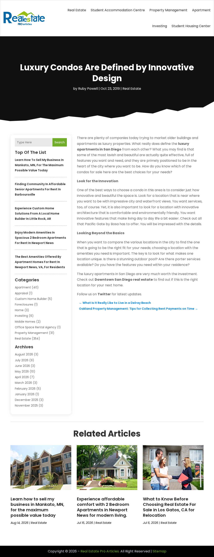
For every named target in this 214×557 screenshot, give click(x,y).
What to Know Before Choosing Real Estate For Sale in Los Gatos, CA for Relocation (169, 507)
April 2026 (22, 377)
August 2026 (24, 354)
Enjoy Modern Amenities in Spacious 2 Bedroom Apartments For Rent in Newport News (40, 237)
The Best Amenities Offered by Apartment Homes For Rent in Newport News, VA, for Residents (40, 262)
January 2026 (24, 394)
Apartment (201, 10)
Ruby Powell (88, 88)
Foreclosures (24, 304)
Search (60, 142)
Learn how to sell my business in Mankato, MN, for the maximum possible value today (39, 165)
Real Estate (77, 10)
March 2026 (23, 383)
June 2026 (22, 366)
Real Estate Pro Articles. (100, 551)
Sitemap (159, 551)
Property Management (168, 10)
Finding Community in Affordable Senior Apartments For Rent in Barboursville (40, 189)
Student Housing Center (191, 26)
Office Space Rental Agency (35, 327)
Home (19, 310)
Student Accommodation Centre (118, 10)
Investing (159, 26)
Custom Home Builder (31, 299)
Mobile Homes (25, 322)
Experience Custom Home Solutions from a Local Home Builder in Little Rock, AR (37, 213)
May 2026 (22, 371)
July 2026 (21, 360)
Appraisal (21, 293)
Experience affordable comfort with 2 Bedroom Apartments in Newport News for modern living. (103, 507)
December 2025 (26, 400)
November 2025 (26, 405)
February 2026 (25, 388)
